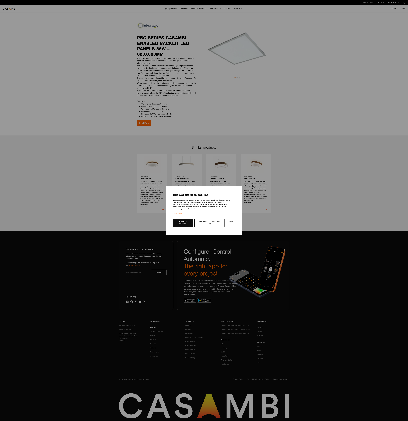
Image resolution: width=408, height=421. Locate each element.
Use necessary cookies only (209, 223)
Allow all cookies (183, 223)
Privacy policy (177, 213)
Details (230, 221)
